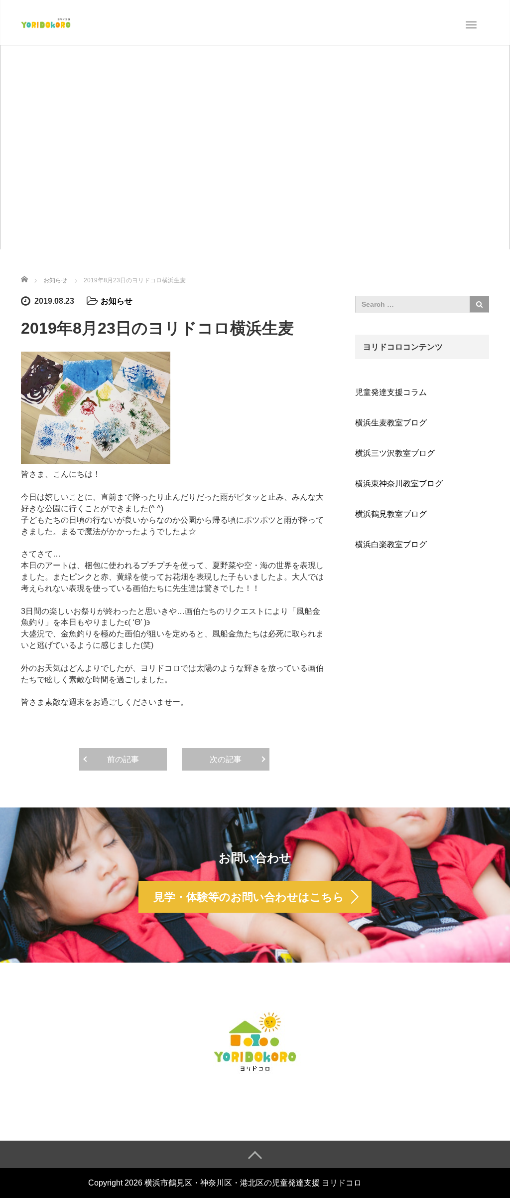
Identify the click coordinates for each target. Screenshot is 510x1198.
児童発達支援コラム (391, 392)
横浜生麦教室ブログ (391, 422)
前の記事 (123, 759)
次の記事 (226, 759)
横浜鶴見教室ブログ (391, 514)
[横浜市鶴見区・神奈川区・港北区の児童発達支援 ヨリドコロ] (46, 21)
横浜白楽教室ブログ (391, 544)
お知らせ (116, 301)
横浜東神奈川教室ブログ (399, 483)
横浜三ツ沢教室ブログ (395, 453)
